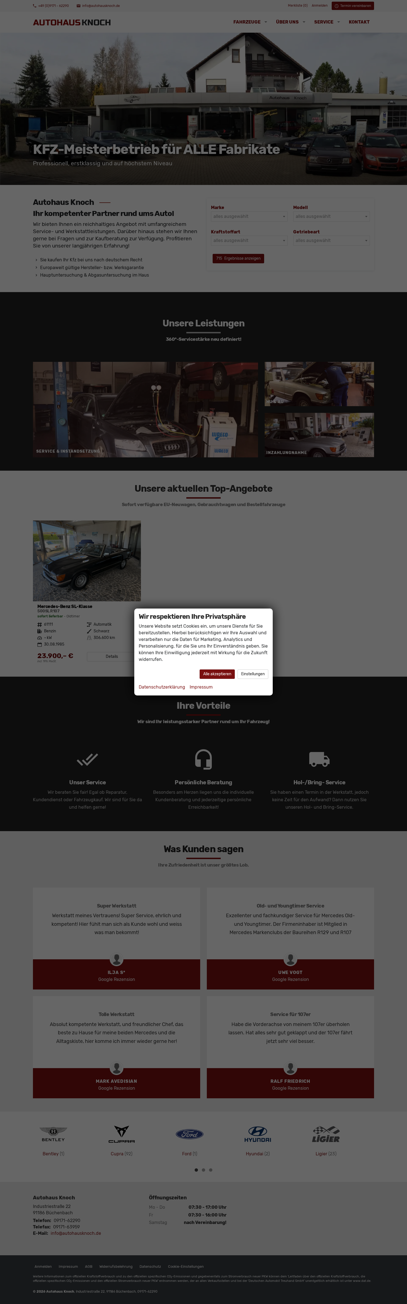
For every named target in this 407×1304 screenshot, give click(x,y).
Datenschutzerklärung (162, 687)
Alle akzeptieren (217, 674)
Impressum (201, 687)
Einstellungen (253, 674)
